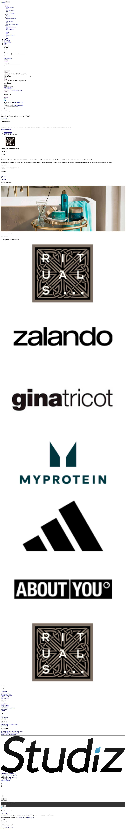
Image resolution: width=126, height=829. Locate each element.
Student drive (4, 709)
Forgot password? (8, 58)
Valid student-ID (4, 725)
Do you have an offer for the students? (9, 724)
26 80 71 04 (3, 176)
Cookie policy (21, 817)
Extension (3, 710)
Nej (2, 805)
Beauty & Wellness (8, 133)
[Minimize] (2, 799)
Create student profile (8, 87)
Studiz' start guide (5, 705)
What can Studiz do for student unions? (10, 733)
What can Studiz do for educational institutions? (12, 731)
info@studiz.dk (7, 779)
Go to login (6, 118)
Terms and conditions (5, 780)
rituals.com (3, 179)
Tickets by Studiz (5, 706)
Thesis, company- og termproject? (8, 734)
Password (6, 47)
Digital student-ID (5, 696)
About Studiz (4, 691)
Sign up (5, 43)
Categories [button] (6, 4)
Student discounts (8, 132)
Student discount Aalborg (6, 695)
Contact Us (3, 718)
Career (2, 693)
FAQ (2, 716)
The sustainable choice (6, 694)
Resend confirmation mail (6, 129)
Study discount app (5, 698)
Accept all (10, 827)
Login (5, 103)
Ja (4, 805)
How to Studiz (7, 40)
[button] (6, 59)
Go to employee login (17, 90)
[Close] (5, 799)
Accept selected (4, 827)
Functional (3, 822)
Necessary (3, 819)
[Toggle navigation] (7, 2)
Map (5, 39)
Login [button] (5, 44)
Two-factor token (7, 53)
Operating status (4, 717)
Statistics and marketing (6, 825)
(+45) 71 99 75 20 (12, 777)
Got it (2, 118)
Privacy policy (30, 817)
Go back (6, 61)
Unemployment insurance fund (8, 707)
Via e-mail (6, 97)
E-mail (5, 46)
